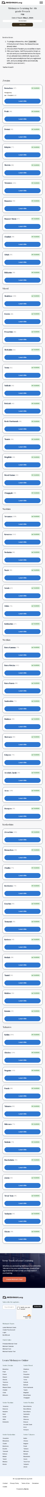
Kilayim (5, 1377)
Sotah (4, 1417)
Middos (5, 1461)
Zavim (25, 1459)
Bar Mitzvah (6, 1335)
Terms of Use (25, 1483)
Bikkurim (5, 1395)
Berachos (5, 1369)
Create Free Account (9, 1330)
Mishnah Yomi (7, 1349)
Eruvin (25, 1372)
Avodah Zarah (27, 1424)
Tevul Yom (26, 1461)
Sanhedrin (26, 1414)
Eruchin (5, 1449)
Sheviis (5, 1379)
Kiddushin (6, 1422)
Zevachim (6, 1438)
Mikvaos (26, 1451)
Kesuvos (5, 1409)
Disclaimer (35, 1483)
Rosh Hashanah (28, 1387)
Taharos (25, 1449)
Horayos (26, 1429)
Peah (4, 1372)
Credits (5, 1486)
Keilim (25, 1438)
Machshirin (26, 1456)
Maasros (5, 1385)
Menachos (6, 1441)
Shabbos (26, 1369)
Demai (5, 1374)
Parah (25, 1446)
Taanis (25, 1390)
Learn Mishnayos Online (15, 1360)
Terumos (5, 1382)
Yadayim (26, 1464)
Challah (5, 1390)
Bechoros (6, 1446)
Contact (5, 1483)
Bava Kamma (27, 1406)
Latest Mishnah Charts (9, 1327)
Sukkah (25, 1382)
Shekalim (26, 1377)
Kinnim (5, 1464)
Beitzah (25, 1385)
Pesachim (26, 1374)
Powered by (23, 1489)
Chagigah (26, 1398)
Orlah (4, 1392)
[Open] (41, 3)
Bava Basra (26, 1411)
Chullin (5, 1443)
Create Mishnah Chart (14, 1279)
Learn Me (22, 101)
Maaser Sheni (7, 1387)
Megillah (26, 1392)
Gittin (4, 1419)
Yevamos (5, 1406)
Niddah (25, 1454)
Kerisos (5, 1454)
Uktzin (25, 1467)
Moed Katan (27, 1395)
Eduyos (25, 1422)
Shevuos (26, 1419)
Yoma (25, 1379)
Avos (25, 1427)
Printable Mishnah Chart (10, 1344)
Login (4, 1332)
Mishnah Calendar (8, 1346)
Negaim (25, 1443)
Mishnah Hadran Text (9, 1351)
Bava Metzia (27, 1409)
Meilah (5, 1456)
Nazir (4, 1414)
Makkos (25, 1417)
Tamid (4, 1459)
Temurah (5, 1451)
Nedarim (5, 1411)
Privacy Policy (14, 1483)
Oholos (25, 1441)
